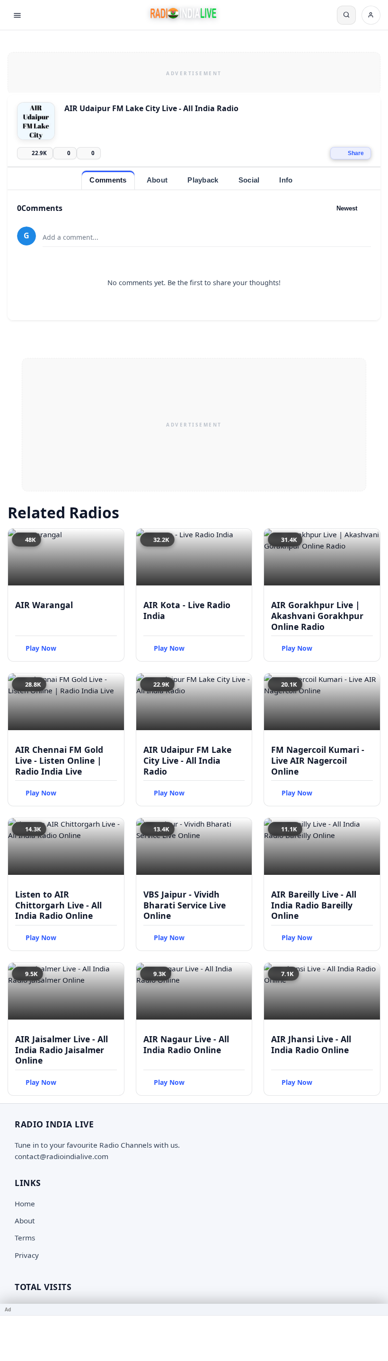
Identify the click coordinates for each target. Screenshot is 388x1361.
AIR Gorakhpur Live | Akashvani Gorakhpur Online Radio (317, 615)
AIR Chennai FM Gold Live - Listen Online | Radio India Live (59, 760)
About (25, 1220)
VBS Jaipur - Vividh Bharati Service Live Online (184, 905)
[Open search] (346, 15)
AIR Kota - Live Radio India (186, 610)
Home (25, 1203)
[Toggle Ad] (377, 1309)
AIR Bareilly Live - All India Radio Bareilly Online (313, 905)
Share (356, 153)
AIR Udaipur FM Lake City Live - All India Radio (187, 760)
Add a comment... (70, 237)
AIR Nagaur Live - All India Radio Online (186, 1044)
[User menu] (371, 15)
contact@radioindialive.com (61, 1156)
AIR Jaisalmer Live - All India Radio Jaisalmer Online (61, 1049)
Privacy (27, 1255)
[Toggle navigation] (17, 15)
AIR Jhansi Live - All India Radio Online (311, 1044)
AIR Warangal (44, 605)
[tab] (107, 180)
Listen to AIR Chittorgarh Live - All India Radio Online (58, 905)
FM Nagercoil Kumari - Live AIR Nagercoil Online (317, 760)
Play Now (41, 648)
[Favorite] (112, 540)
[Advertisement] (194, 72)
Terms (25, 1237)
